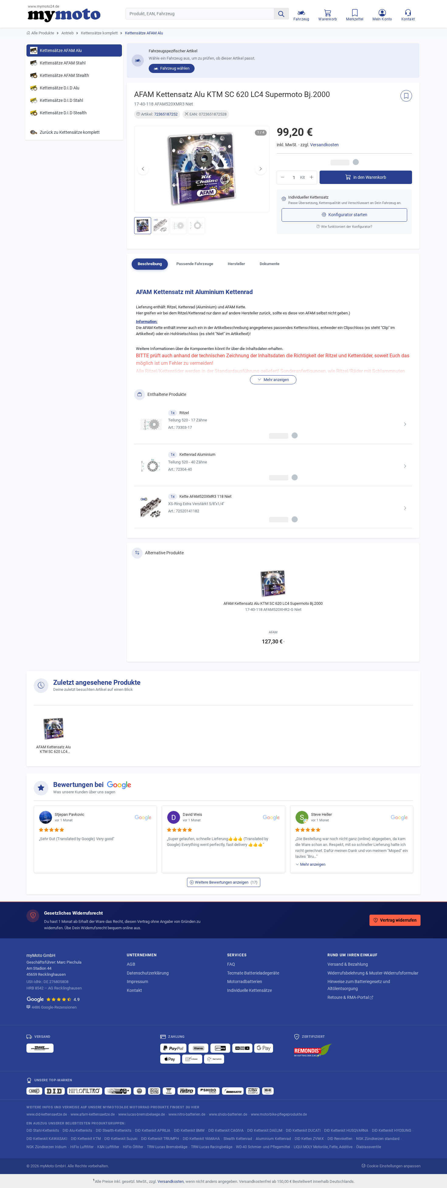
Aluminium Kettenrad (273, 1138)
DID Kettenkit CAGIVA (226, 1130)
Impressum (137, 981)
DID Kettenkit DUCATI (303, 1130)
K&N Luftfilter (108, 1147)
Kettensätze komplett (99, 33)
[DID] (55, 1091)
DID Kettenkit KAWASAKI (46, 1138)
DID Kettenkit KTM (86, 1138)
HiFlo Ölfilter (133, 1147)
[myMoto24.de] (77, 14)
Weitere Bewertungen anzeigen (226, 882)
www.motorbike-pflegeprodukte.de (279, 1114)
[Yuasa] (169, 1091)
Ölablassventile (368, 1147)
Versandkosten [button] (324, 144)
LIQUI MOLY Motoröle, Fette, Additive (323, 1147)
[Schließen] (422, 12)
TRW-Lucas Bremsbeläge (167, 1147)
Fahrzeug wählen (174, 68)
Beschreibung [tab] (150, 263)
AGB (131, 964)
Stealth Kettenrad (238, 1138)
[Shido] (209, 1091)
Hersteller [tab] (236, 263)
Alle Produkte (42, 33)
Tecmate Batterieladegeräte (253, 973)
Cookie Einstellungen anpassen (394, 1166)
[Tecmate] (233, 1091)
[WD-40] (268, 1091)
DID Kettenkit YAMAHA (201, 1138)
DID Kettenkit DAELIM (264, 1130)
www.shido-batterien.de (228, 1114)
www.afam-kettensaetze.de (93, 1114)
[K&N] (118, 1091)
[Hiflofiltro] (84, 1091)
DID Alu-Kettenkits (77, 1130)
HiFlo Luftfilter (82, 1147)
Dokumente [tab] (269, 263)
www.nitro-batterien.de (186, 1114)
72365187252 (166, 114)
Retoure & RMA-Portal (348, 997)
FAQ (231, 964)
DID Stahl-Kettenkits (42, 1130)
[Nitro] (186, 1091)
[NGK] (139, 1091)
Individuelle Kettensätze (249, 990)
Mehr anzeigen (312, 864)
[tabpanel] (273, 406)
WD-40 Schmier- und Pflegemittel (263, 1147)
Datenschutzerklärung (148, 973)
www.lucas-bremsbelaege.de (141, 1114)
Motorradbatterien (244, 981)
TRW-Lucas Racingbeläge (211, 1147)
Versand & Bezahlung (347, 964)
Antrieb (67, 33)
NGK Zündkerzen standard (378, 1138)
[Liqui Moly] (154, 1091)
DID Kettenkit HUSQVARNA (346, 1130)
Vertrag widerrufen (398, 920)
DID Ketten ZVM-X (309, 1138)
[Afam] (34, 1091)
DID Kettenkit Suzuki (120, 1138)
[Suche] (281, 13)
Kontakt (134, 990)
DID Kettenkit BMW (189, 1130)
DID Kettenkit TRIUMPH (160, 1138)
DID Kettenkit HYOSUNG (391, 1130)
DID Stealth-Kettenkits (113, 1130)
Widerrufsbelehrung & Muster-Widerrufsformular (372, 973)
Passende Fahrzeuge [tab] (194, 263)
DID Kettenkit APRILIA (152, 1130)
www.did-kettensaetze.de (46, 1114)
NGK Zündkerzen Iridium (46, 1147)
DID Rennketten (339, 1138)
